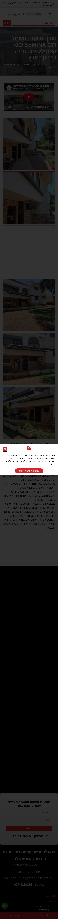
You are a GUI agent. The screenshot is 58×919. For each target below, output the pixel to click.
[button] (5, 449)
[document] (29, 459)
